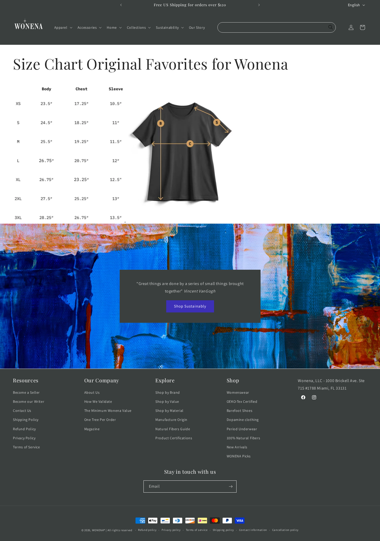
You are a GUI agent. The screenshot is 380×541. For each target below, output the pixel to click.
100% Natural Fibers (243, 438)
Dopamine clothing (243, 419)
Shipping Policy (26, 419)
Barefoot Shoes (239, 410)
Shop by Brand (167, 392)
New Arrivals (237, 447)
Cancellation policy (285, 530)
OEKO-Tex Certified (242, 401)
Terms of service (197, 530)
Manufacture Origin (171, 419)
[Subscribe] (230, 486)
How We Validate (98, 401)
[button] (62, 27)
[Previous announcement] (121, 5)
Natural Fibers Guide (172, 429)
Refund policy (147, 530)
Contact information (253, 530)
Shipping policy (223, 530)
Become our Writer (28, 401)
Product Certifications (173, 438)
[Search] (330, 27)
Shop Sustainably (190, 306)
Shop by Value (167, 401)
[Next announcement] (259, 5)
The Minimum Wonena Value (108, 410)
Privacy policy (171, 530)
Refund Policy (24, 429)
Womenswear (238, 392)
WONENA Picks (239, 456)
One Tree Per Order (100, 419)
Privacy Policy (24, 438)
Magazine (92, 429)
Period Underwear (242, 429)
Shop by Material (169, 410)
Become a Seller (26, 392)
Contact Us (22, 410)
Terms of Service (26, 447)
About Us (92, 392)
